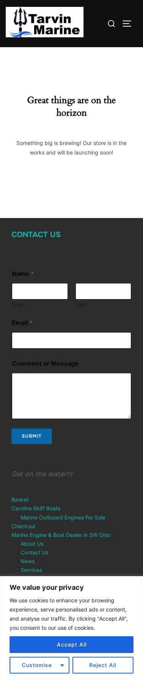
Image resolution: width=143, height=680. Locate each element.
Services (31, 570)
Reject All (102, 665)
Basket (20, 499)
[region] (71, 628)
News (28, 561)
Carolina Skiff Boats (35, 508)
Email (22, 322)
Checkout (23, 526)
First (17, 304)
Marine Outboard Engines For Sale (63, 517)
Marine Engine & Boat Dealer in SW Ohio (61, 535)
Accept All (72, 644)
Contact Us (36, 234)
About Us (32, 543)
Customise (37, 665)
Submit (32, 436)
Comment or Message (45, 363)
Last (81, 304)
